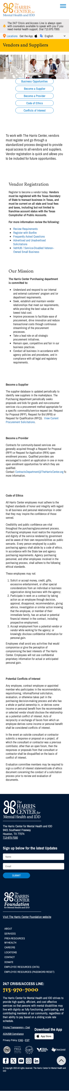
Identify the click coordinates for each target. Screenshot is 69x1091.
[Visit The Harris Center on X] (13, 1061)
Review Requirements (25, 229)
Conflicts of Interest (35, 110)
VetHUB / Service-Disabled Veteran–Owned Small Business (33, 250)
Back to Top (61, 1060)
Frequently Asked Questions (29, 236)
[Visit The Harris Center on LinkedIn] (36, 1061)
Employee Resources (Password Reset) (29, 972)
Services (10, 933)
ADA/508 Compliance (13, 1034)
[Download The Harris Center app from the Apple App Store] (36, 36)
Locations (12, 36)
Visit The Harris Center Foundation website (27, 917)
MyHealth (10, 942)
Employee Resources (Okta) (21, 967)
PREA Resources (14, 938)
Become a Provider (34, 96)
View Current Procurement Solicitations (32, 420)
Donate (8, 962)
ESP (27, 1040)
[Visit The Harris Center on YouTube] (21, 1061)
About (8, 928)
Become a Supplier (34, 88)
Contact (9, 957)
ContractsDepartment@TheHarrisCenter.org (39, 472)
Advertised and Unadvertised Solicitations (29, 242)
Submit (16, 875)
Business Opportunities (34, 81)
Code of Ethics (34, 103)
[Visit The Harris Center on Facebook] (6, 1061)
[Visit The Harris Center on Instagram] (29, 1061)
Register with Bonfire (25, 232)
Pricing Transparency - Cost (16, 1027)
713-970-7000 (10, 837)
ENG (20, 1040)
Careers (9, 947)
